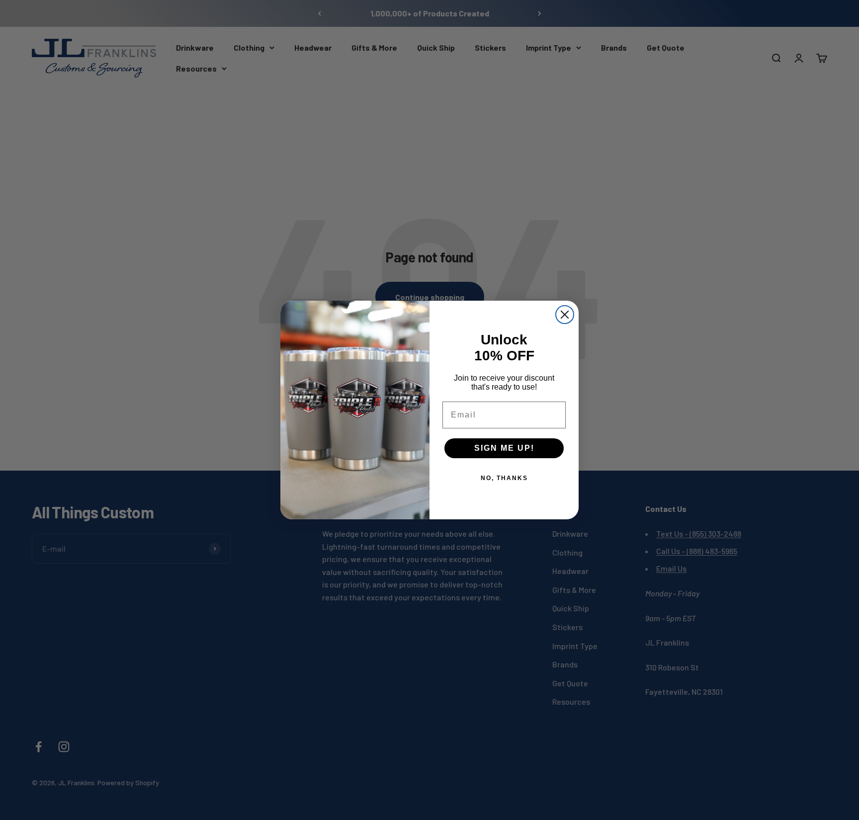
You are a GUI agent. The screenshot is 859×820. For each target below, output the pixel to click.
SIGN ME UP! (504, 448)
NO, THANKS (504, 478)
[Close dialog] (565, 315)
